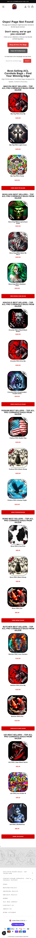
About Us (7, 909)
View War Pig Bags (18, 188)
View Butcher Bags (18, 728)
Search (27, 61)
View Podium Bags (18, 512)
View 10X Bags (18, 836)
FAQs (5, 884)
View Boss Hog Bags (18, 296)
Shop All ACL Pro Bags (18, 45)
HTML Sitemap (9, 912)
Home (5, 898)
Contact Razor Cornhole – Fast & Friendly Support (17, 879)
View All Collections (18, 51)
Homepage (19, 56)
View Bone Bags (18, 620)
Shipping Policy (10, 891)
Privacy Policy (10, 894)
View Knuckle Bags (18, 404)
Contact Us (8, 905)
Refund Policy (10, 887)
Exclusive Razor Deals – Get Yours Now (15, 872)
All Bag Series (10, 901)
